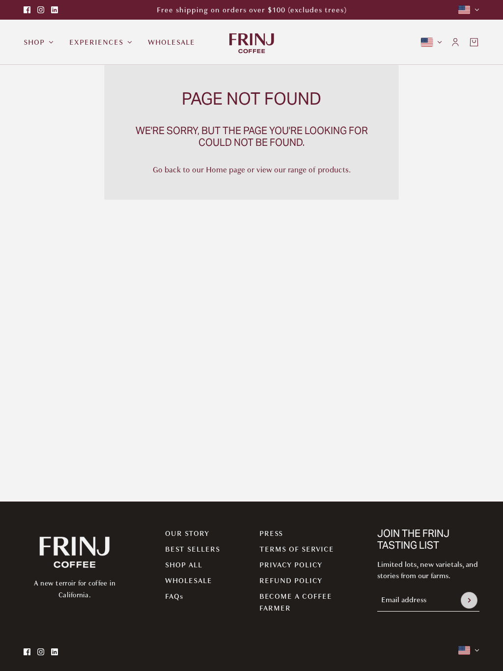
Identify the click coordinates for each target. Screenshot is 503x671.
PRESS (271, 533)
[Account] (455, 42)
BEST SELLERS (192, 549)
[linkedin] (54, 9)
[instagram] (40, 9)
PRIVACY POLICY (290, 565)
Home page (225, 170)
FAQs (174, 596)
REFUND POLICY (290, 581)
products (333, 170)
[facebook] (27, 9)
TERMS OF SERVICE (296, 549)
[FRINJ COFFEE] (252, 42)
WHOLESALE (188, 581)
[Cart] (474, 42)
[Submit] (469, 600)
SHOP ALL (183, 565)
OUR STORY (187, 533)
